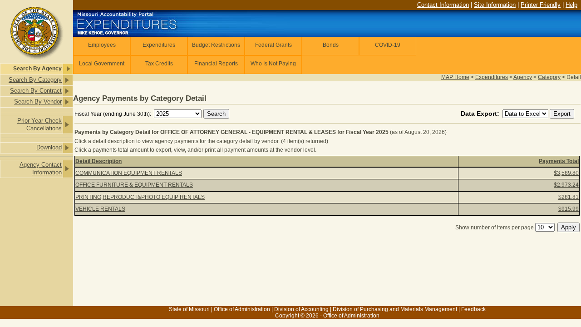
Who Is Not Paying (273, 63)
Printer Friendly (541, 4)
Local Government (101, 63)
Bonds (331, 45)
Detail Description (98, 161)
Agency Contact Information (41, 168)
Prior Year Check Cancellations (39, 124)
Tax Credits (159, 63)
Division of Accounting (301, 309)
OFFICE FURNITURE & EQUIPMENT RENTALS (134, 185)
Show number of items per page (494, 227)
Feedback (473, 309)
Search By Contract (36, 90)
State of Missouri (189, 309)
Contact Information (443, 4)
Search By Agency (37, 68)
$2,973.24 (566, 185)
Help (571, 4)
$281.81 (568, 197)
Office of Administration (242, 309)
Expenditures (159, 45)
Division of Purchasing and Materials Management (395, 309)
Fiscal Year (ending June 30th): (113, 114)
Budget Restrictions (216, 45)
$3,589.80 (566, 173)
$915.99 (568, 209)
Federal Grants (273, 45)
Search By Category (35, 79)
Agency (522, 77)
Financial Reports (216, 63)
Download (49, 147)
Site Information (495, 4)
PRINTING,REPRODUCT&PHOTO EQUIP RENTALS (140, 197)
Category (549, 77)
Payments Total (559, 161)
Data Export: (481, 113)
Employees (102, 45)
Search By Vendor (38, 101)
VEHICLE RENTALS (100, 209)
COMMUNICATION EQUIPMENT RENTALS (128, 173)
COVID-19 (387, 45)
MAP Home (455, 77)
